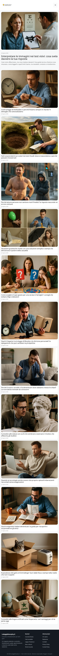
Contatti (44, 642)
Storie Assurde (29, 647)
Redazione (45, 639)
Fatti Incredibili (29, 639)
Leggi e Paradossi (29, 642)
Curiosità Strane (29, 637)
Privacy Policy (46, 644)
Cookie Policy (46, 647)
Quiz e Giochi (28, 644)
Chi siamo (45, 637)
